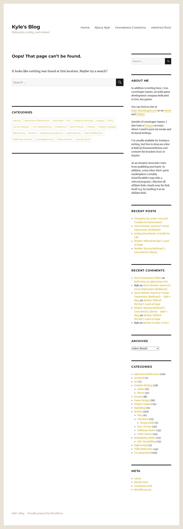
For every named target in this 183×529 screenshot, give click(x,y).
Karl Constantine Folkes (147, 277)
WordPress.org (142, 489)
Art (68, 120)
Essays (100, 120)
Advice (17, 120)
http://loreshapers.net (144, 110)
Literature (60, 126)
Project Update (107, 126)
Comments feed (143, 485)
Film (110, 120)
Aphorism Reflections (36, 120)
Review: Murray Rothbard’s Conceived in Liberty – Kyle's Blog (150, 311)
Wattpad (149, 125)
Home (85, 27)
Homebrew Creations (130, 27)
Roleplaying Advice (51, 133)
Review (32, 133)
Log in (137, 478)
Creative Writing (83, 120)
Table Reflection (93, 133)
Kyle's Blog (26, 27)
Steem (167, 110)
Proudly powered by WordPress (45, 513)
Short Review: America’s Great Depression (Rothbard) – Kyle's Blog (152, 296)
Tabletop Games (22, 139)
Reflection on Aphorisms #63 (151, 281)
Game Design (21, 126)
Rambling (19, 133)
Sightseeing (73, 133)
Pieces (91, 126)
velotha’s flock (161, 27)
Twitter (140, 114)
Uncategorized (44, 139)
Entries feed (141, 482)
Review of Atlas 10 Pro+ (156, 322)
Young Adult (83, 139)
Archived (58, 120)
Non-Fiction (77, 126)
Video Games (64, 139)
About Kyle (102, 27)
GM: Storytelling (42, 126)
